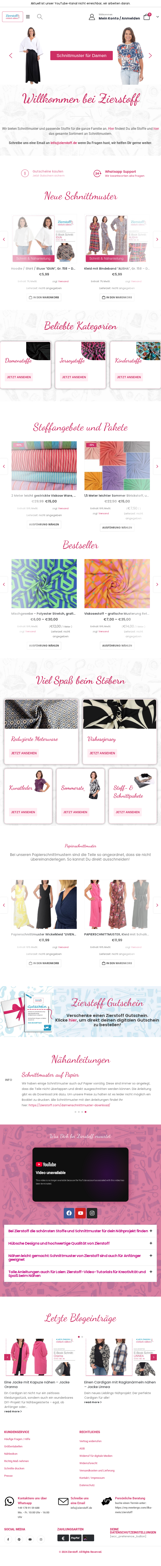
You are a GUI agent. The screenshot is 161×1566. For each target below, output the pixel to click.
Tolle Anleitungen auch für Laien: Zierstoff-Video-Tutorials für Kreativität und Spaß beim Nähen (77, 1264)
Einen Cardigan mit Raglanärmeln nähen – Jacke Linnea (40, 1375)
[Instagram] (92, 1204)
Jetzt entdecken (41, 176)
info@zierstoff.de (64, 143)
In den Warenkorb (46, 297)
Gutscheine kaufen (124, 171)
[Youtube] (80, 1204)
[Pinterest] (19, 1525)
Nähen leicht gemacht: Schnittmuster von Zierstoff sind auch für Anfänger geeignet (74, 1248)
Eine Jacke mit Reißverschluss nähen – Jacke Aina (117, 1375)
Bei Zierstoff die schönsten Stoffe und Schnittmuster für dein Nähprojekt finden (78, 1221)
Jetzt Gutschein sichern (125, 176)
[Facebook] (69, 1204)
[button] (39, 16)
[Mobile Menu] (29, 16)
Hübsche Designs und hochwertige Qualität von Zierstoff (58, 1233)
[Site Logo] (12, 17)
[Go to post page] (40, 1348)
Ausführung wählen (44, 528)
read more (12, 1393)
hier (156, 129)
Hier (111, 129)
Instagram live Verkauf (48, 171)
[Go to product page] (44, 239)
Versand (63, 281)
